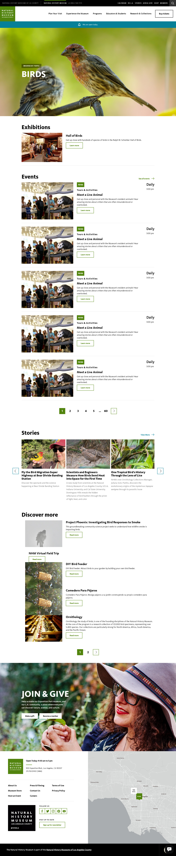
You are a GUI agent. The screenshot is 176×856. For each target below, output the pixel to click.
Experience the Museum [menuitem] (77, 13)
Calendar (122, 3)
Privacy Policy (58, 790)
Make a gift (29, 716)
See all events (144, 178)
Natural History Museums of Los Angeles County (68, 849)
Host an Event (14, 796)
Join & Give (148, 3)
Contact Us (35, 790)
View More (145, 435)
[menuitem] (20, 3)
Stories (138, 3)
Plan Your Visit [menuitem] (55, 13)
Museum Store (15, 790)
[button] (169, 849)
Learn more (74, 145)
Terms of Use (58, 785)
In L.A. (130, 3)
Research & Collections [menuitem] (140, 13)
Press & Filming (37, 785)
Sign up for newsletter (52, 825)
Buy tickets (164, 13)
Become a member (50, 716)
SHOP (156, 3)
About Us (12, 785)
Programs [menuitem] (97, 13)
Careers (33, 796)
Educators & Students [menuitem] (116, 13)
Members (164, 3)
